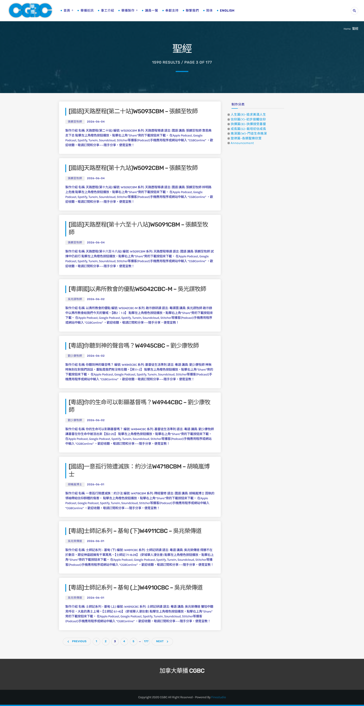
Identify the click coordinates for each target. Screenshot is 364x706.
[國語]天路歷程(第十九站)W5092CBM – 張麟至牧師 (133, 168)
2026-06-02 (96, 299)
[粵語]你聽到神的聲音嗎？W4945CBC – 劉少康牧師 (134, 345)
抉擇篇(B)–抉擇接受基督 (248, 124)
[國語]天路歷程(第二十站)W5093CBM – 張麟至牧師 (133, 111)
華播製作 (128, 10)
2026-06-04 (96, 121)
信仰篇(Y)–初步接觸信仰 (248, 119)
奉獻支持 (172, 10)
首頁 (67, 10)
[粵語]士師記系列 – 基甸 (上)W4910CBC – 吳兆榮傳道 (136, 587)
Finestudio (218, 697)
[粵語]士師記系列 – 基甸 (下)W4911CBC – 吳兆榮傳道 (135, 531)
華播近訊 (87, 10)
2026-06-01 (95, 484)
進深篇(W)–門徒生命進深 (249, 133)
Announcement (242, 143)
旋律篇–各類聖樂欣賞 (246, 138)
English (227, 10)
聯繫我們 (192, 10)
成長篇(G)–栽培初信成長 (248, 129)
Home (347, 29)
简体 (209, 10)
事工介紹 (107, 10)
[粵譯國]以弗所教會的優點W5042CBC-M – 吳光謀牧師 (137, 289)
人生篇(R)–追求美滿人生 (248, 114)
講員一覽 (151, 10)
